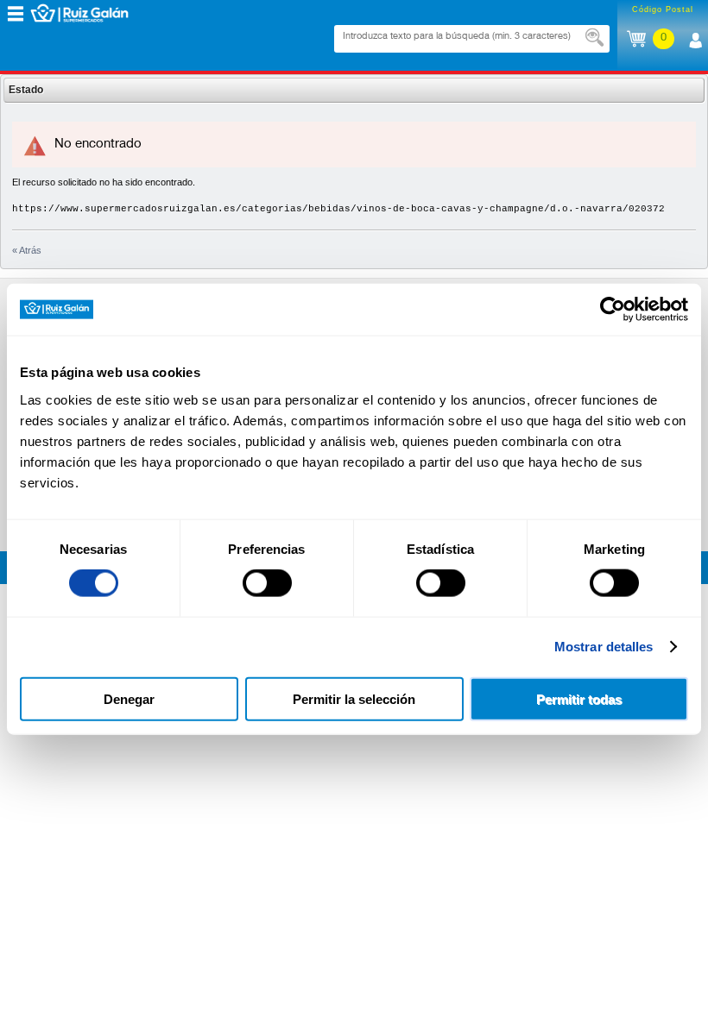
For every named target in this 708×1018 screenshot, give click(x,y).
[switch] (267, 583)
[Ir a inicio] (93, 13)
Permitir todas (579, 698)
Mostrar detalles (604, 646)
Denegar (129, 698)
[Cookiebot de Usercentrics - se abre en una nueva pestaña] (612, 310)
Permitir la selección (354, 698)
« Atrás (26, 250)
